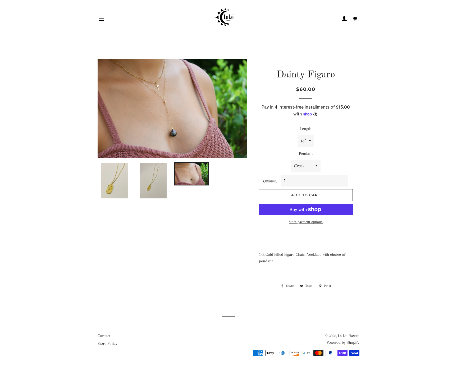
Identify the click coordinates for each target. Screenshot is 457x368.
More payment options (306, 222)
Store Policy (107, 343)
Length (305, 128)
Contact (104, 335)
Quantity (270, 181)
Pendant (306, 153)
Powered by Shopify (343, 342)
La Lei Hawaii (348, 335)
